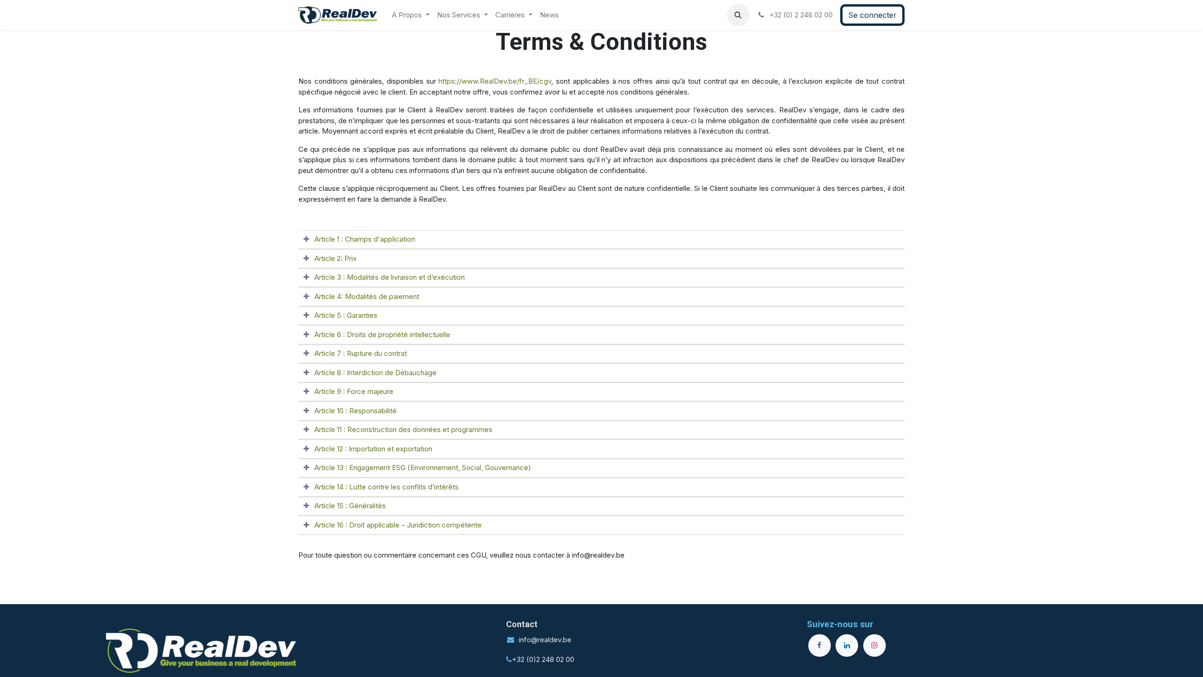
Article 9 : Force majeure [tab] (353, 391)
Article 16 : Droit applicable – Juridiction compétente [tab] (398, 524)
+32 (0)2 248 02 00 (543, 659)
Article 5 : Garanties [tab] (345, 315)
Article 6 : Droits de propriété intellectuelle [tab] (382, 334)
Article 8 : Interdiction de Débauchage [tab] (375, 372)
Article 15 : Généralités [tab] (350, 505)
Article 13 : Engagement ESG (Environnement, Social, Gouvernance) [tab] (422, 467)
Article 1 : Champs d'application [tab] (364, 239)
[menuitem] (410, 15)
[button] (738, 15)
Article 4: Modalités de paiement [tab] (366, 296)
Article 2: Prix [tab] (335, 258)
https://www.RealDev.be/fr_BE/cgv (494, 81)
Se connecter (872, 15)
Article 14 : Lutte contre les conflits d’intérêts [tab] (386, 486)
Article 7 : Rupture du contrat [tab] (360, 353)
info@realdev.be (545, 639)
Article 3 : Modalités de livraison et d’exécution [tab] (389, 277)
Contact (522, 624)
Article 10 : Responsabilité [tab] (355, 410)
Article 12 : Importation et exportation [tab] (373, 448)
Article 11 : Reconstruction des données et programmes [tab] (403, 429)
